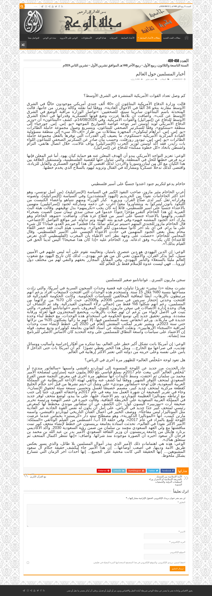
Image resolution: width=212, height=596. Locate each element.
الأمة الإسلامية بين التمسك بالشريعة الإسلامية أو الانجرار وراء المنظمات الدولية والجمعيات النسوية (165, 479)
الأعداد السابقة (127, 38)
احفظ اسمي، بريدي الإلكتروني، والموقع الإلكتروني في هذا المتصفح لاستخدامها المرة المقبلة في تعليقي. (139, 562)
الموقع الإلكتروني (177, 552)
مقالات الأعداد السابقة (150, 38)
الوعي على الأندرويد (69, 38)
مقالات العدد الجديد (171, 38)
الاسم (182, 531)
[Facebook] (59, 6)
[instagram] (46, 6)
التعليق (181, 502)
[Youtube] (52, 6)
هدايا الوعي (101, 38)
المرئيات (113, 38)
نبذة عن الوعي (49, 38)
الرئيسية (186, 37)
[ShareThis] (49, 6)
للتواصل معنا (33, 38)
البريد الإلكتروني (177, 542)
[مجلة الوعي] (106, 21)
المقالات (163, 79)
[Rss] (62, 6)
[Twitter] (56, 6)
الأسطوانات (86, 38)
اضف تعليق (150, 79)
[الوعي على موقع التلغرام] (42, 6)
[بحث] (22, 6)
